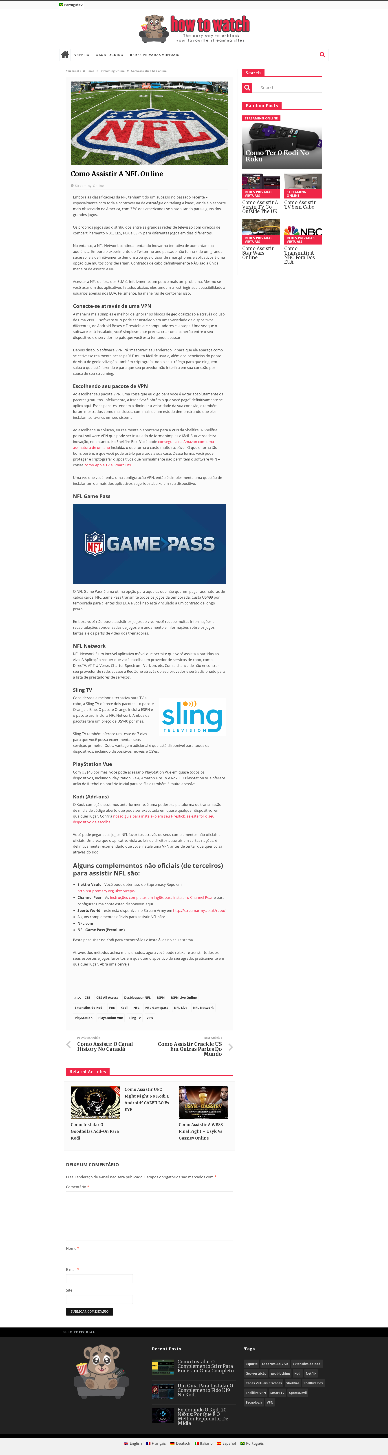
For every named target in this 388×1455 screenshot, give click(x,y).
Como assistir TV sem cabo (300, 205)
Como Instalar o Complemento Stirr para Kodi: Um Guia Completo (206, 1366)
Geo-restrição (256, 1373)
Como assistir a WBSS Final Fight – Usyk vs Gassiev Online (201, 1131)
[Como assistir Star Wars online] (261, 232)
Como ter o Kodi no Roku (277, 156)
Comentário (77, 1186)
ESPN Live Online (183, 997)
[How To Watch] (194, 29)
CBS (87, 997)
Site (69, 1290)
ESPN (161, 997)
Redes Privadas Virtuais (154, 55)
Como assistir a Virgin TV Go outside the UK (260, 207)
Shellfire (292, 1383)
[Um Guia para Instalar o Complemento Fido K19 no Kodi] (163, 1391)
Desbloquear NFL (137, 997)
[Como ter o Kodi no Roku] (282, 142)
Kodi (124, 1007)
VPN (150, 1018)
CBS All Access (107, 997)
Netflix (81, 55)
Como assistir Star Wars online (258, 253)
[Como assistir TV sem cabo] (303, 186)
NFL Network (203, 1007)
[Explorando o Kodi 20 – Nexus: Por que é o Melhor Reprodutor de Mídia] (163, 1415)
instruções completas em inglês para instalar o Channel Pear (161, 897)
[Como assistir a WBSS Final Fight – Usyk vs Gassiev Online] (203, 1102)
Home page (65, 55)
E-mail (72, 1269)
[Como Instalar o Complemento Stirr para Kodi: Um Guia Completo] (163, 1367)
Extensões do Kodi (89, 1007)
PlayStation (84, 1018)
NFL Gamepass (156, 1007)
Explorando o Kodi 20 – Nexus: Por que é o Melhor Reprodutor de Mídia (204, 1416)
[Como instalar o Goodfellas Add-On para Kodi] (95, 1102)
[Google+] (313, 1332)
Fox (112, 1007)
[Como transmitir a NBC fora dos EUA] (303, 232)
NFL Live (180, 1007)
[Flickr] (323, 1332)
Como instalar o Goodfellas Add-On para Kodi (95, 1131)
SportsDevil (298, 1393)
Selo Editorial (79, 1332)
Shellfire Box (313, 1383)
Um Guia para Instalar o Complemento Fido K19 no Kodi (205, 1390)
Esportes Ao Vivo (275, 1364)
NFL (136, 1007)
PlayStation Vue (110, 1018)
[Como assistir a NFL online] (149, 164)
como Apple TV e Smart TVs (107, 465)
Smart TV (277, 1393)
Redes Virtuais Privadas (264, 1383)
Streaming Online (89, 185)
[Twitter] (302, 1332)
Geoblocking (109, 55)
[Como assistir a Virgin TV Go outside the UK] (261, 186)
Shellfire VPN (256, 1393)
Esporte (252, 1364)
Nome (72, 1248)
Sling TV (135, 1018)
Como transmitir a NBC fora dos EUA (299, 255)
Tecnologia (254, 1402)
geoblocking (280, 1373)
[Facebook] (292, 1332)
